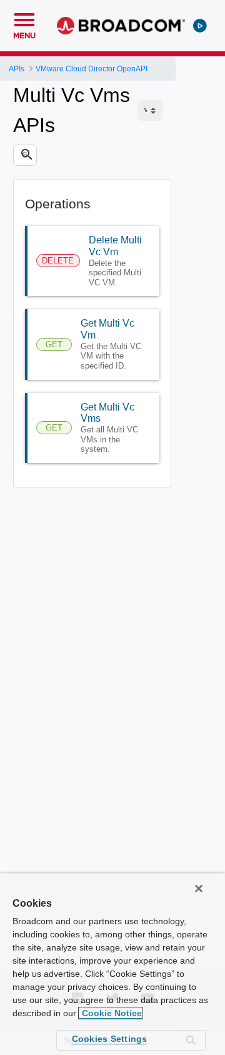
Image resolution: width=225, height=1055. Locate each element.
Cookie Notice (110, 1013)
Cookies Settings (110, 1039)
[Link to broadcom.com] (121, 25)
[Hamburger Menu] (24, 18)
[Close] (198, 888)
